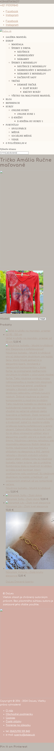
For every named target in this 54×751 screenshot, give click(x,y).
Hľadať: (4, 318)
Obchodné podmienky (19, 714)
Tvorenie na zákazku (18, 725)
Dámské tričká (26, 84)
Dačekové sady (26, 77)
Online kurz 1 (26, 113)
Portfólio (12, 124)
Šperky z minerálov (24, 62)
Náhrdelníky (25, 55)
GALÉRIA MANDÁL (16, 37)
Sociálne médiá (22, 135)
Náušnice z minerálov (31, 66)
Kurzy (9, 106)
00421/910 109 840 (20, 731)
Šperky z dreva (21, 48)
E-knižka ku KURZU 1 (30, 121)
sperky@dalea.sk (24, 735)
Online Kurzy (20, 110)
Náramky (23, 59)
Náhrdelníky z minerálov (34, 70)
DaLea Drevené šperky (20, 582)
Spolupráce (19, 128)
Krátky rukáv (32, 91)
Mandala (17, 44)
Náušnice (23, 51)
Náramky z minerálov (31, 73)
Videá (15, 139)
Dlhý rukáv (30, 88)
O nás (9, 710)
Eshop (9, 40)
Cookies (10, 718)
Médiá (15, 132)
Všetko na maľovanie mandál (31, 95)
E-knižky (17, 117)
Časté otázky (13, 721)
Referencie (13, 102)
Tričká (16, 80)
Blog (9, 99)
